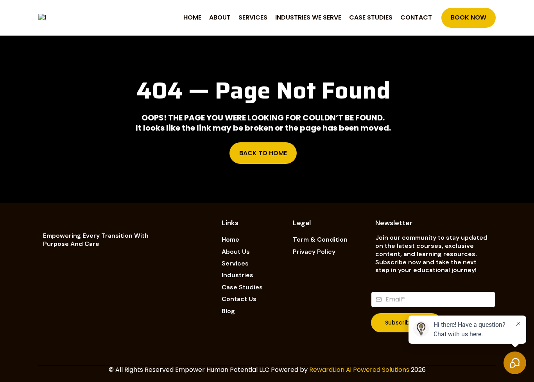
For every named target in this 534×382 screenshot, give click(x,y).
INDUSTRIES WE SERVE (308, 17)
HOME (192, 17)
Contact (416, 17)
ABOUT (220, 17)
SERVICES (252, 17)
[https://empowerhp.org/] (42, 17)
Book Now (468, 17)
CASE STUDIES (370, 17)
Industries (237, 275)
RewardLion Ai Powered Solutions (359, 369)
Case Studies (242, 287)
